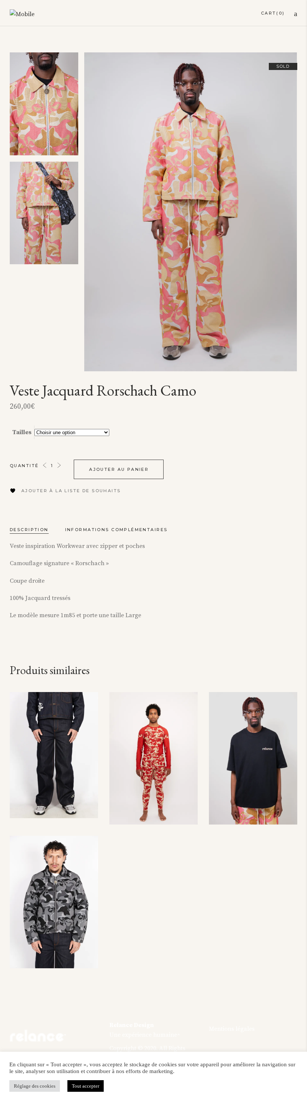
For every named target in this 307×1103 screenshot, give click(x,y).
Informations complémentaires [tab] (116, 529)
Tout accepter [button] (85, 1086)
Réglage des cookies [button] (34, 1086)
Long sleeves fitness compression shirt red (153, 798)
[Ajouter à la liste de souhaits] (85, 703)
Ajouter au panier (119, 469)
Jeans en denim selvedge (45, 797)
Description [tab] (29, 529)
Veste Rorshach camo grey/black (48, 947)
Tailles (21, 432)
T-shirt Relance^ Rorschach (247, 803)
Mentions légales (232, 1029)
